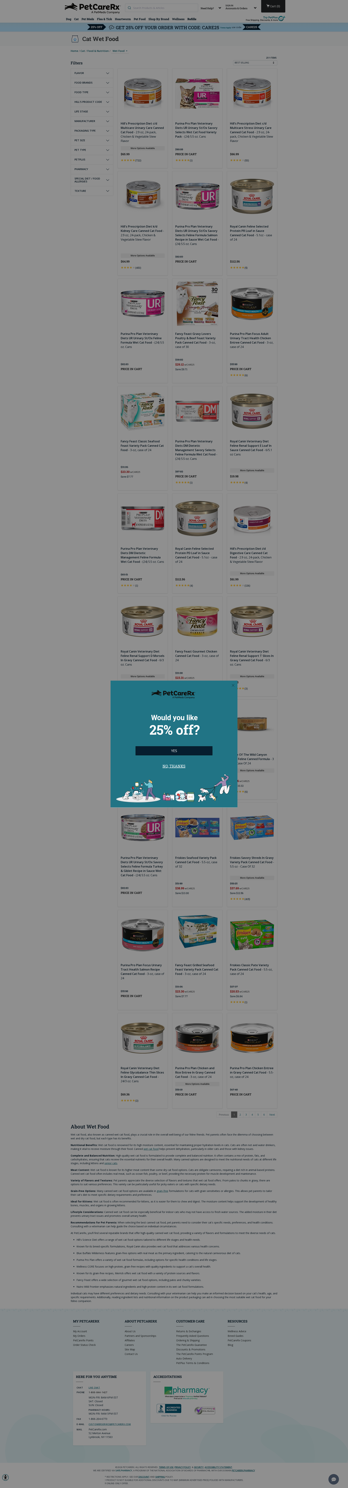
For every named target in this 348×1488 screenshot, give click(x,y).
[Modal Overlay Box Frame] (174, 744)
